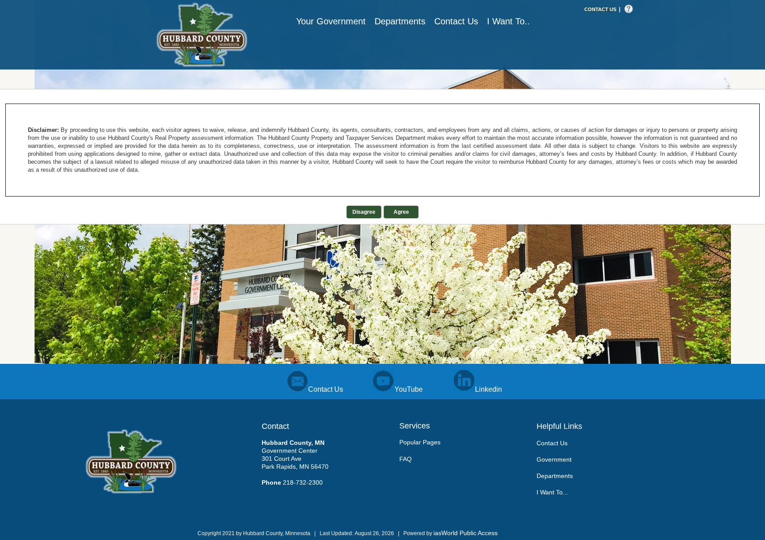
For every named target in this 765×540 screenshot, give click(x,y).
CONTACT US (600, 9)
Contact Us (552, 443)
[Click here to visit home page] (202, 34)
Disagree (363, 212)
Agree (401, 212)
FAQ (405, 459)
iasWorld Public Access (465, 532)
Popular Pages (419, 442)
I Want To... (552, 492)
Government (554, 459)
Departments (555, 475)
